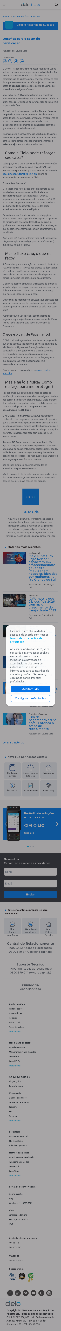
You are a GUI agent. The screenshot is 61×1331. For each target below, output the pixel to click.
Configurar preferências (30, 698)
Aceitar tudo (30, 689)
